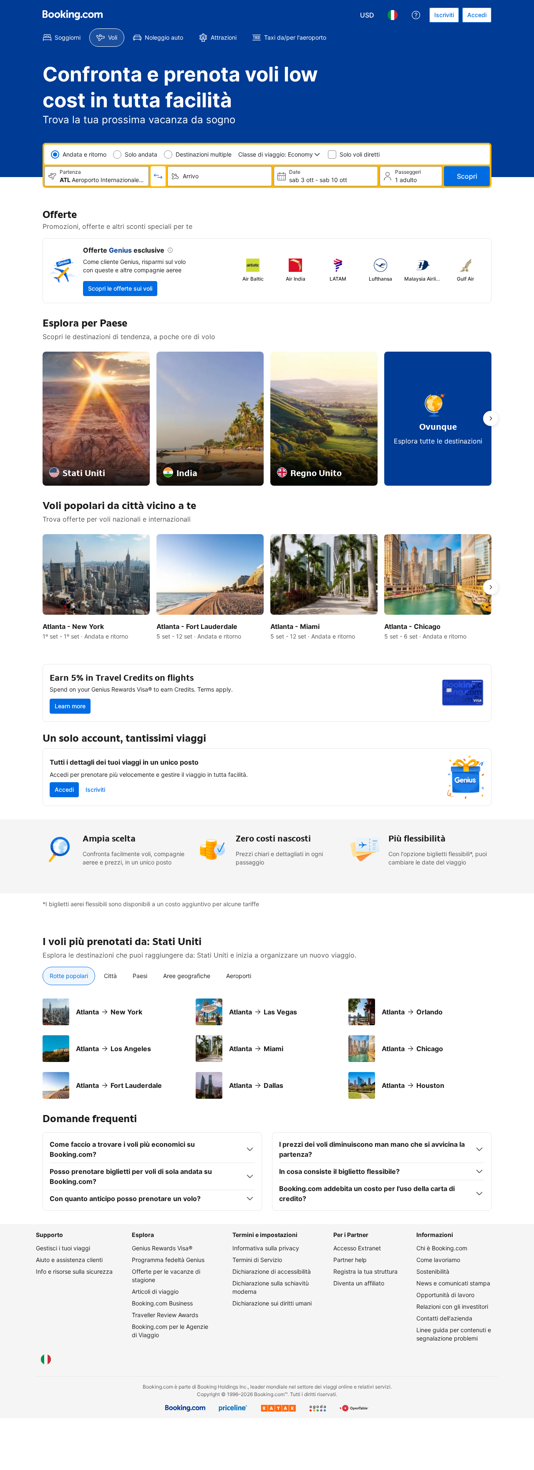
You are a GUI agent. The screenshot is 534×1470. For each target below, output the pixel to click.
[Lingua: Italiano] (393, 15)
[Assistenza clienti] (416, 15)
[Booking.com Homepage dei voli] (73, 15)
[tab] (69, 976)
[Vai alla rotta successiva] (490, 418)
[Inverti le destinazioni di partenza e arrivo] (158, 176)
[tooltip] (168, 251)
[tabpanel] (267, 1049)
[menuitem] (62, 37)
